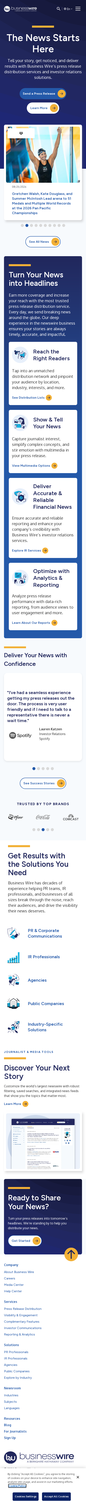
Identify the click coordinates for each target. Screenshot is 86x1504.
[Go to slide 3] (31, 225)
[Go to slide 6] (45, 225)
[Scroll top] (71, 1254)
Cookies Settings (25, 1496)
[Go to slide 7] (49, 225)
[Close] (78, 1477)
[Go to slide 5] (40, 225)
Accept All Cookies (56, 1496)
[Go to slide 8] (54, 225)
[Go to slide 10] (63, 225)
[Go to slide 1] (22, 225)
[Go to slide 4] (36, 225)
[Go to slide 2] (26, 225)
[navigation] (78, 9)
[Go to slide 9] (59, 225)
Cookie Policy (17, 1485)
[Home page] (20, 9)
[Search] (58, 9)
